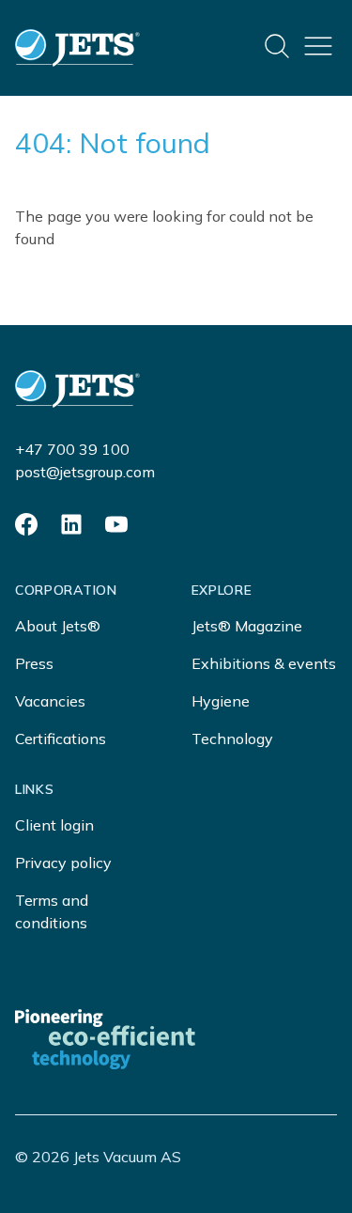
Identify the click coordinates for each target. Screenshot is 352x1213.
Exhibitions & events (263, 663)
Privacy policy (63, 862)
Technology (232, 738)
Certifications (60, 738)
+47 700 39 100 (72, 449)
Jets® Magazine (246, 625)
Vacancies (50, 701)
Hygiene (220, 701)
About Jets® (57, 625)
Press (34, 663)
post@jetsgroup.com (85, 471)
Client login (54, 825)
